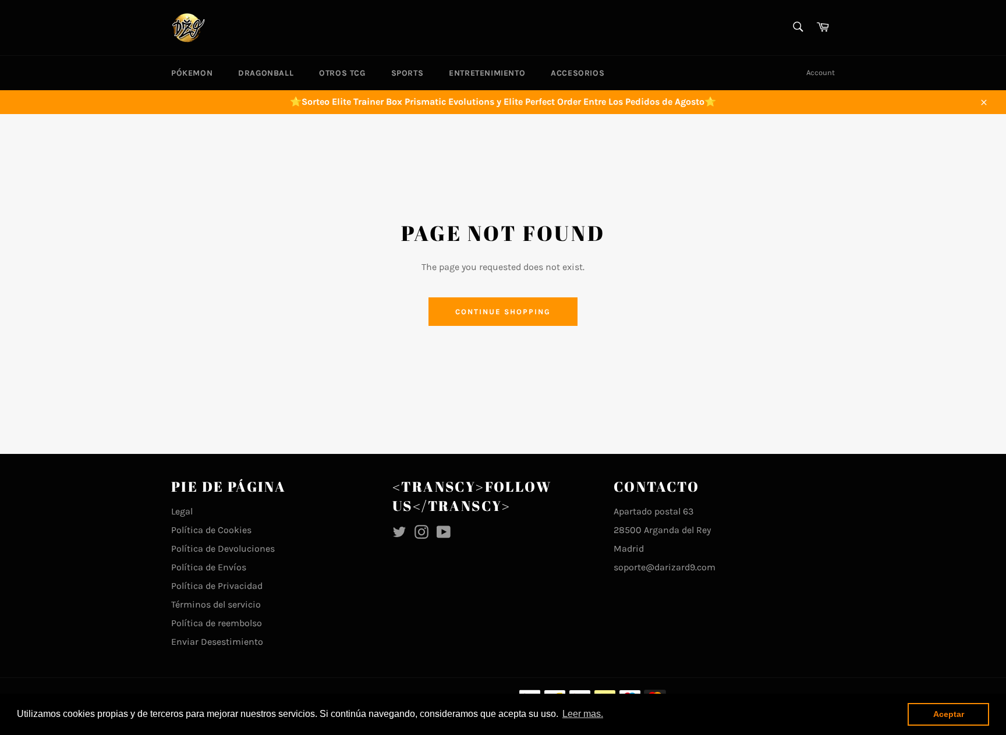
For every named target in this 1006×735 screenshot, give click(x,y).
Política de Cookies (211, 529)
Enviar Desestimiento (217, 641)
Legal (182, 511)
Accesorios (577, 73)
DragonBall (265, 73)
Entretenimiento (487, 73)
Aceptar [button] (948, 714)
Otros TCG (342, 73)
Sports (407, 73)
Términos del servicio (216, 604)
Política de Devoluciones (223, 548)
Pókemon (191, 73)
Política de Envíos (208, 567)
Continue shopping (502, 311)
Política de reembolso (216, 623)
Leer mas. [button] (582, 714)
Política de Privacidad (217, 585)
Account (820, 72)
